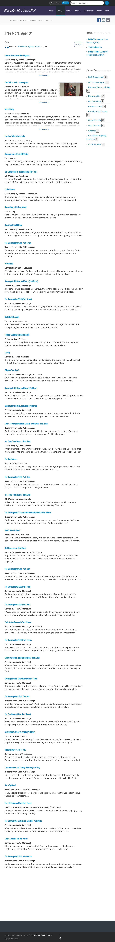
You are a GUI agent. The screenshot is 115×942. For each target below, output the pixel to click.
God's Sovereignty (97, 82)
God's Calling (94, 101)
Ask (52, 3)
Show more (43, 75)
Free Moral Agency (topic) (29, 46)
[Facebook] (59, 935)
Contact (99, 11)
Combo (65, 3)
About (50, 11)
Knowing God (94, 96)
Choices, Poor (95, 144)
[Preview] (106, 77)
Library (59, 11)
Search (58, 3)
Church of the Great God (18, 11)
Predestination (95, 106)
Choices (92, 131)
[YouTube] (60, 938)
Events (77, 11)
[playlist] (7, 46)
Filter (80, 44)
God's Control (94, 125)
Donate (106, 11)
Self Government (96, 77)
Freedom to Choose (97, 111)
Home (22, 20)
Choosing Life (94, 120)
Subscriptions (89, 11)
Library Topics (31, 20)
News (68, 11)
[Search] (107, 3)
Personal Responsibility (99, 87)
